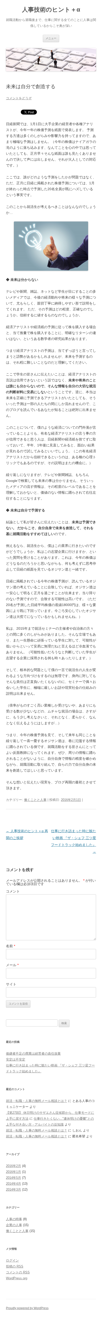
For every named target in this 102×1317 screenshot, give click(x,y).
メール (12, 965)
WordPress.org (16, 1278)
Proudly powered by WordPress (27, 1308)
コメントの (18, 1272)
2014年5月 (13, 1178)
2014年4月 (13, 1183)
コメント (13, 891)
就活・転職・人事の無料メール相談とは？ (36, 1101)
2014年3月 (13, 1189)
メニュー (51, 38)
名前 (10, 946)
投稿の (14, 1266)
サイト (11, 984)
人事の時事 (14, 1219)
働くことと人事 (35, 800)
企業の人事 (14, 1225)
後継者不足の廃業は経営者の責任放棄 (33, 1053)
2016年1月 (13, 1172)
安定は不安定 (15, 1059)
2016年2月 (13, 1166)
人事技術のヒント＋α (51, 9)
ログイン (12, 1260)
